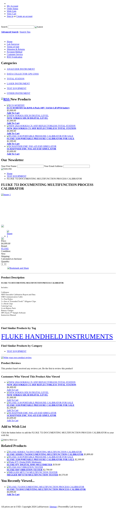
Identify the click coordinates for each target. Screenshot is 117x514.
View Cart (11, 14)
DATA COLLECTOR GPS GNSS (23, 74)
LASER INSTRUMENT (18, 83)
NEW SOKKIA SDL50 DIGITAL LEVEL (27, 118)
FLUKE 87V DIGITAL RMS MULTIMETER (29, 464)
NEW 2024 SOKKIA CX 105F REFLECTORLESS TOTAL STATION (41, 128)
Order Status (12, 8)
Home (9, 173)
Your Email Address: (53, 166)
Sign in (10, 16)
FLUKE (5, 248)
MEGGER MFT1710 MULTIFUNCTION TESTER (32, 475)
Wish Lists (11, 11)
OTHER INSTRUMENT (18, 93)
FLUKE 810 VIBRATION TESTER (25, 470)
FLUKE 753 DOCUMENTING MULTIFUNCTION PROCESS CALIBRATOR (46, 489)
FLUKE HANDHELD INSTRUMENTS (57, 336)
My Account (12, 6)
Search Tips (25, 32)
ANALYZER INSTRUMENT (21, 69)
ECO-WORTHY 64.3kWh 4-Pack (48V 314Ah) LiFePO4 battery (38, 108)
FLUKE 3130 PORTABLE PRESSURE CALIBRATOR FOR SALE (40, 138)
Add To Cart (13, 113)
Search (4, 27)
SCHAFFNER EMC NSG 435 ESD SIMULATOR (31, 149)
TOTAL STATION (15, 78)
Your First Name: (9, 166)
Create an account (24, 16)
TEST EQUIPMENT (16, 88)
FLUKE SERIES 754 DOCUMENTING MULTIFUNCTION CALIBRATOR (45, 454)
